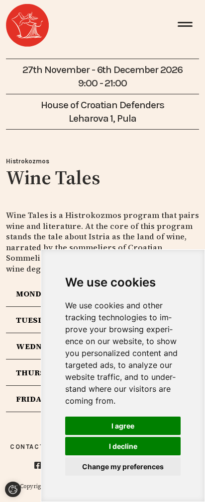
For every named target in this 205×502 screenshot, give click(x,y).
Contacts (29, 446)
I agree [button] (122, 426)
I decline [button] (123, 446)
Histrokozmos (27, 161)
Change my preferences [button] (123, 466)
